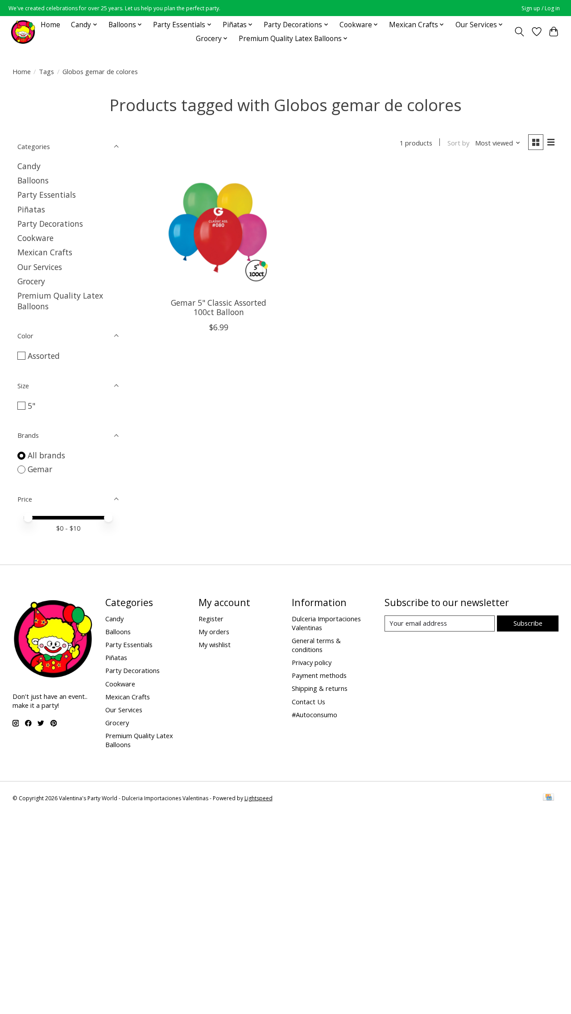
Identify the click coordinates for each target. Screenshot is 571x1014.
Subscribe (527, 623)
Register (211, 618)
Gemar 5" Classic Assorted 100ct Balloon (218, 307)
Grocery (31, 281)
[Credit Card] (548, 798)
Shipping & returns (320, 688)
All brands (46, 455)
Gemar (40, 469)
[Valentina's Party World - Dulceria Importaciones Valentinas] (23, 31)
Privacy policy (311, 662)
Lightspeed (258, 798)
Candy (29, 166)
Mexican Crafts (44, 252)
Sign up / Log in (540, 8)
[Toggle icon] (519, 32)
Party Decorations (50, 223)
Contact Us (308, 701)
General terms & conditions (316, 645)
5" (31, 405)
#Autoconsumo (314, 714)
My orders (214, 631)
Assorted (44, 355)
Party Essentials (46, 194)
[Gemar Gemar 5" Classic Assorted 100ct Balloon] (219, 228)
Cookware (35, 238)
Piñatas (31, 209)
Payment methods (319, 675)
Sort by (458, 142)
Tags (46, 71)
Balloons (33, 180)
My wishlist (215, 644)
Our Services (39, 267)
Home (50, 24)
